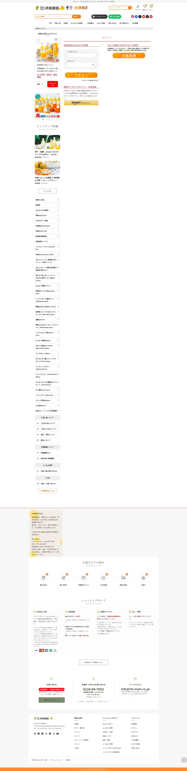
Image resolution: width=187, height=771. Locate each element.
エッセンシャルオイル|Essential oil (42, 368)
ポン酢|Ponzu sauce (43, 390)
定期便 (66, 23)
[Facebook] (136, 16)
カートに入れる (52, 84)
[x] (46, 734)
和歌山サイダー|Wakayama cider (45, 292)
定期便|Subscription (43, 226)
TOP (50, 23)
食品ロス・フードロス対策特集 (46, 411)
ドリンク (77, 732)
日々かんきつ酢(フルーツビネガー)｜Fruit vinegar (46, 360)
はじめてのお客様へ (77, 23)
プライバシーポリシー (56, 760)
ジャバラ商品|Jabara (43, 400)
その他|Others (41, 405)
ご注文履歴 (134, 740)
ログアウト (134, 732)
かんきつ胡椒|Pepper (43, 340)
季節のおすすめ (41, 215)
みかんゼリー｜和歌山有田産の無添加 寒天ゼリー (46, 269)
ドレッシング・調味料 (81, 740)
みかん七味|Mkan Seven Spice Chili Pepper (44, 347)
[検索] (130, 7)
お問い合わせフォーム (51, 700)
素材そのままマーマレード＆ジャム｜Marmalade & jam (46, 326)
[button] (81, 102)
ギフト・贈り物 (79, 728)
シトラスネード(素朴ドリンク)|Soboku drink (45, 300)
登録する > (76, 16)
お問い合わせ (112, 23)
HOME (37, 28)
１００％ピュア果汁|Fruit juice (44, 334)
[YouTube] (143, 16)
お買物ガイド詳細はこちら (93, 662)
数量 (38, 84)
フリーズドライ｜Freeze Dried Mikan (46, 375)
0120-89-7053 (93, 689)
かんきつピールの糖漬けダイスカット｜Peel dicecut (46, 383)
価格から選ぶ (40, 200)
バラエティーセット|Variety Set (45, 248)
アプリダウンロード (100, 16)
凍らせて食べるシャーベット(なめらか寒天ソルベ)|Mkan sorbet (45, 277)
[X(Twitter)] (139, 16)
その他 (76, 748)
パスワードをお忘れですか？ (90, 80)
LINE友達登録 (116, 16)
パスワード (71, 61)
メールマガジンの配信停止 (111, 752)
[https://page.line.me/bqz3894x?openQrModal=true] (42, 734)
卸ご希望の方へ (124, 23)
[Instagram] (132, 16)
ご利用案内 (90, 23)
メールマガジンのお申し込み (112, 748)
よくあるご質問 (108, 728)
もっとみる (47, 191)
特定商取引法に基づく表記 (39, 760)
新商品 (38, 205)
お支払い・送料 (108, 732)
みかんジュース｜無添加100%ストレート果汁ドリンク (46, 261)
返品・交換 (106, 740)
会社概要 (135, 23)
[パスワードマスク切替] (92, 64)
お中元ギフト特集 (42, 221)
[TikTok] (147, 16)
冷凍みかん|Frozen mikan (45, 254)
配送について (107, 736)
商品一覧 (58, 23)
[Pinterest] (150, 16)
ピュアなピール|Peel (43, 353)
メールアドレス (72, 52)
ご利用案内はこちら (47, 491)
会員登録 (134, 724)
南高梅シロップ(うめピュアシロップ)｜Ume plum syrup (46, 313)
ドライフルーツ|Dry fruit (44, 395)
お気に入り (134, 736)
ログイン (134, 728)
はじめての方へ (108, 724)
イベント (77, 744)
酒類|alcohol (40, 319)
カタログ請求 (101, 23)
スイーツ (77, 736)
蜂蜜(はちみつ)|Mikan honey (46, 306)
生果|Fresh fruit (41, 231)
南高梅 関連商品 (41, 236)
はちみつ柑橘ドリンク (43, 286)
